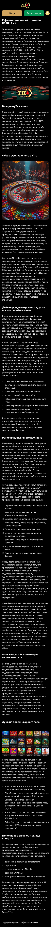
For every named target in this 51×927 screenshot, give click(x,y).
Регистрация (34, 13)
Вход (12, 13)
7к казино (36, 74)
